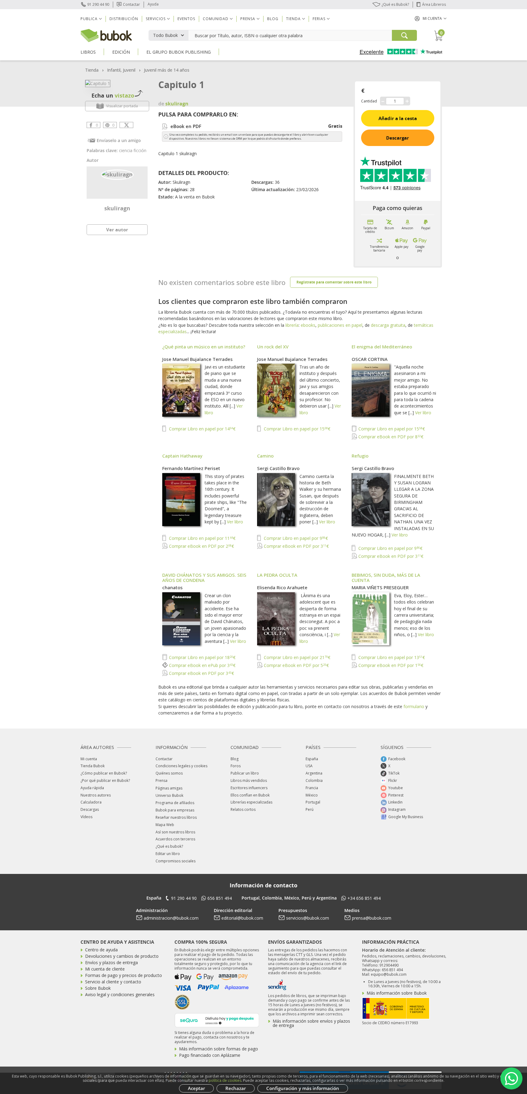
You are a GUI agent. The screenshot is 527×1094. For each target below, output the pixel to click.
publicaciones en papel (340, 325)
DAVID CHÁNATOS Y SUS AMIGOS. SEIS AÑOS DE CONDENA (204, 577)
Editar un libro (168, 853)
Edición (121, 52)
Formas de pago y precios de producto (123, 975)
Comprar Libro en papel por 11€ (201, 538)
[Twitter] (126, 125)
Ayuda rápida (92, 787)
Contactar (131, 4)
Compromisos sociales (175, 861)
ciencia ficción (132, 150)
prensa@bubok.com (371, 918)
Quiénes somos (169, 773)
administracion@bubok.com (171, 918)
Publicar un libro (245, 773)
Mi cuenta (89, 758)
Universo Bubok (169, 795)
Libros (88, 52)
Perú (310, 809)
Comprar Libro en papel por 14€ (201, 429)
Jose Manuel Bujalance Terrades (197, 359)
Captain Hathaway (182, 456)
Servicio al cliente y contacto (113, 982)
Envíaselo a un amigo (119, 140)
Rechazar (235, 1088)
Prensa (161, 780)
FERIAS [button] (319, 18)
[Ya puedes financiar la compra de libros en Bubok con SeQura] (216, 1019)
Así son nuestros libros (175, 832)
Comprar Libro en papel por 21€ (296, 657)
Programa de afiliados (175, 802)
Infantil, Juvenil (121, 70)
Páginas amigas (169, 788)
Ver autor (117, 229)
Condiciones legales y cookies (181, 765)
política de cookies (225, 1080)
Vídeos (86, 816)
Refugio (360, 456)
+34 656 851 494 (364, 898)
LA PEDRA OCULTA (277, 575)
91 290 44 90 (98, 4)
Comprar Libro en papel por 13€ (391, 657)
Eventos (186, 18)
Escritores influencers (249, 787)
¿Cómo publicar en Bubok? (104, 773)
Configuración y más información (302, 1088)
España (312, 758)
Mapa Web (165, 824)
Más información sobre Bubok (397, 993)
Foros (236, 765)
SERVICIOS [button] (156, 18)
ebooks (308, 325)
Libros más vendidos (249, 780)
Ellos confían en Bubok (250, 795)
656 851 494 (219, 898)
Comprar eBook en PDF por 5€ (296, 665)
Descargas (90, 809)
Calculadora (91, 802)
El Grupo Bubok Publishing (178, 52)
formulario (413, 706)
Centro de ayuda (101, 950)
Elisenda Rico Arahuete (282, 587)
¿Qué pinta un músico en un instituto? (203, 347)
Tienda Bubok (93, 765)
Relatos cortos (243, 809)
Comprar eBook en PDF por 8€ (390, 437)
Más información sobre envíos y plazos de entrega (311, 1023)
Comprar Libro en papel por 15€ (296, 429)
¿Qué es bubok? (169, 846)
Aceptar (196, 1088)
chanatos (172, 587)
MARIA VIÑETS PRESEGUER (380, 587)
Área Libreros (434, 4)
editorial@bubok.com (242, 918)
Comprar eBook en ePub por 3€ (201, 665)
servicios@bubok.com (307, 918)
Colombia (314, 780)
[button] (430, 18)
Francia (312, 787)
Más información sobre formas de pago (218, 1049)
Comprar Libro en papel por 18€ (201, 657)
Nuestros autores (96, 795)
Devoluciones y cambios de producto (122, 956)
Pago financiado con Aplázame (209, 1055)
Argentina (314, 773)
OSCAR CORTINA (370, 359)
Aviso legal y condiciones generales (120, 994)
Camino (265, 456)
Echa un (112, 95)
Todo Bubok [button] (165, 35)
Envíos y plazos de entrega (111, 962)
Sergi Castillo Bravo (278, 468)
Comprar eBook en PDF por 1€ (390, 665)
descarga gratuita (388, 325)
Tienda (92, 70)
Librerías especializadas (251, 802)
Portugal (313, 802)
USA (309, 765)
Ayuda (153, 4)
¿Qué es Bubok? (395, 4)
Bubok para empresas (175, 810)
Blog (272, 18)
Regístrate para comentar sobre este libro (333, 282)
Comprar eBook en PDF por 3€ (296, 546)
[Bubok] (106, 35)
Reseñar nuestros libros (176, 817)
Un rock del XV (273, 347)
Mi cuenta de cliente (105, 969)
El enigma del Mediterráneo (382, 347)
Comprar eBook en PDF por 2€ (201, 546)
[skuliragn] (117, 174)
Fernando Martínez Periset (191, 468)
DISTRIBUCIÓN (123, 18)
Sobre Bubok (98, 988)
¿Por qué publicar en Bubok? (105, 780)
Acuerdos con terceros (175, 839)
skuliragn (117, 208)
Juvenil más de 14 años (166, 70)
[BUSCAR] (404, 35)
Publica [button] (89, 18)
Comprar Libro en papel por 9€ (295, 538)
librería (292, 325)
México (312, 795)
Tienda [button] (293, 18)
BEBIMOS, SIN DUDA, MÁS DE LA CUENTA (386, 577)
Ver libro (423, 412)
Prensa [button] (247, 18)
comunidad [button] (215, 18)
